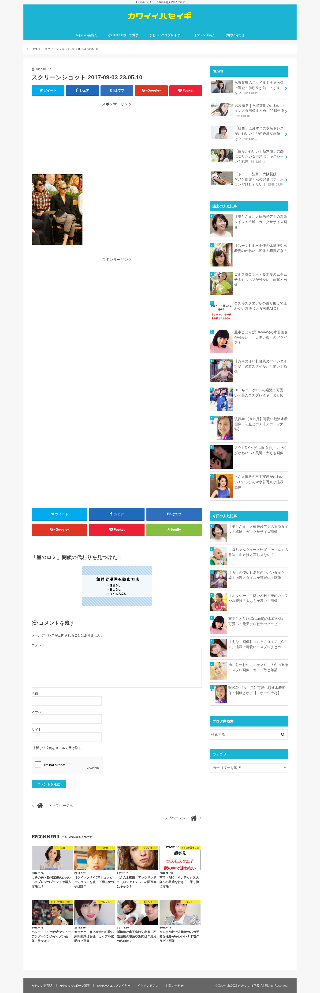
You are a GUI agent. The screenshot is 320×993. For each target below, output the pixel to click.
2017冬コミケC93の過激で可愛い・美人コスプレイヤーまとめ (258, 392)
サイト (36, 729)
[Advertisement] (117, 140)
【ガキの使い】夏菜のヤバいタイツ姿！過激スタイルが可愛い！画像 (260, 366)
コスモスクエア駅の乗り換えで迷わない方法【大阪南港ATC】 (260, 305)
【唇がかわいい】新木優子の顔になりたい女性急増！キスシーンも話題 (259, 156)
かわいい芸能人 (86, 35)
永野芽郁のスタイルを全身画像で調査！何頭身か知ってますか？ (259, 88)
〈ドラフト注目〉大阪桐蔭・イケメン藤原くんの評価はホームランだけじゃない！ (259, 179)
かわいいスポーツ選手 (123, 35)
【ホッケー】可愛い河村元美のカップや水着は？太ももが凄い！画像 (258, 598)
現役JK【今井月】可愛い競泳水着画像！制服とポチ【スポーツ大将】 (261, 424)
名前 (35, 693)
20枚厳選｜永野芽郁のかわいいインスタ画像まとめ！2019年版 (259, 111)
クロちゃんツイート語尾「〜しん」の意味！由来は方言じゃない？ (258, 552)
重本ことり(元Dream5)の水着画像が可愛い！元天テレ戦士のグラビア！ (261, 337)
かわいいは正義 (249, 985)
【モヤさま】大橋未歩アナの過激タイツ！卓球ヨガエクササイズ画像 (260, 222)
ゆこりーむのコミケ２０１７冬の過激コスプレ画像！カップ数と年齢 (258, 667)
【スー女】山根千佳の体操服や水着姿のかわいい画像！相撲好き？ (260, 248)
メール (36, 711)
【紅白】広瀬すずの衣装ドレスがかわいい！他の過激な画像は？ (259, 133)
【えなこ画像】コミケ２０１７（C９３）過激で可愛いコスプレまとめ (257, 644)
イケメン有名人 (204, 35)
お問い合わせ (235, 35)
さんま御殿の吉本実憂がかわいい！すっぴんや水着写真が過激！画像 (260, 482)
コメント (38, 645)
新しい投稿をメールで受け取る (59, 748)
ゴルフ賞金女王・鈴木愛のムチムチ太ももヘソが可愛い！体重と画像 (260, 280)
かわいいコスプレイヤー (166, 35)
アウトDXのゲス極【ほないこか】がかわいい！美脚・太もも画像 (261, 450)
